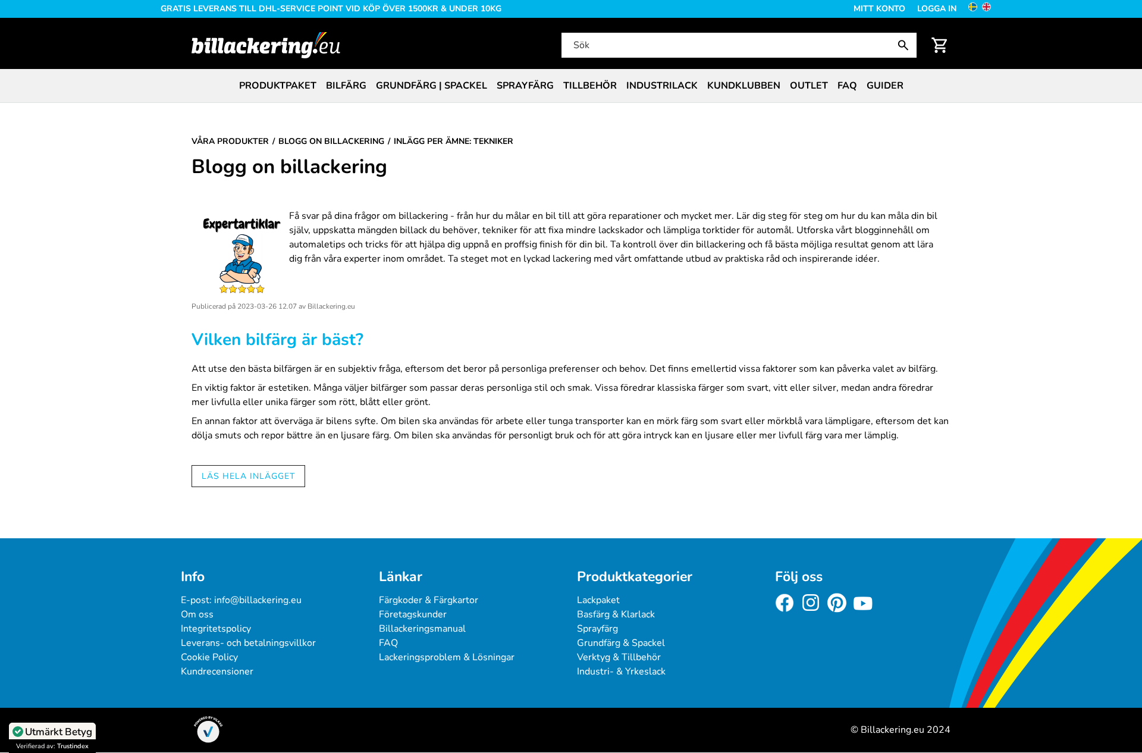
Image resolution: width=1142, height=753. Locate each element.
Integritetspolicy (216, 628)
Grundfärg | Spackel (431, 85)
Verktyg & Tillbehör (619, 657)
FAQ (847, 85)
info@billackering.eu (258, 600)
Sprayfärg (525, 85)
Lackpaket (598, 600)
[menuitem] (277, 86)
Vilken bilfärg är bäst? (277, 339)
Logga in (936, 8)
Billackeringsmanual (422, 628)
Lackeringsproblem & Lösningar (446, 657)
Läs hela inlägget (248, 476)
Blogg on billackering (289, 167)
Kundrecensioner (217, 671)
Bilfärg (346, 85)
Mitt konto (879, 8)
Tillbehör (590, 85)
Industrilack (662, 85)
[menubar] (571, 86)
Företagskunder (413, 614)
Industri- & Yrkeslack (621, 671)
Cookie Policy (209, 657)
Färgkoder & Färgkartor (428, 600)
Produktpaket (277, 85)
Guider (885, 85)
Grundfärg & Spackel (621, 643)
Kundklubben (743, 85)
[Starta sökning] (905, 45)
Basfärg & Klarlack (616, 614)
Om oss (197, 614)
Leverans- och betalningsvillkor (248, 643)
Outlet (809, 85)
